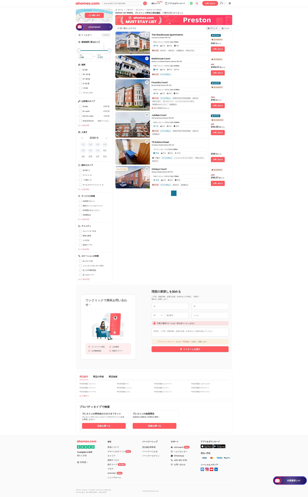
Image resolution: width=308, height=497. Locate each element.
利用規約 (155, 269)
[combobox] (136, 241)
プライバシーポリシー (138, 269)
